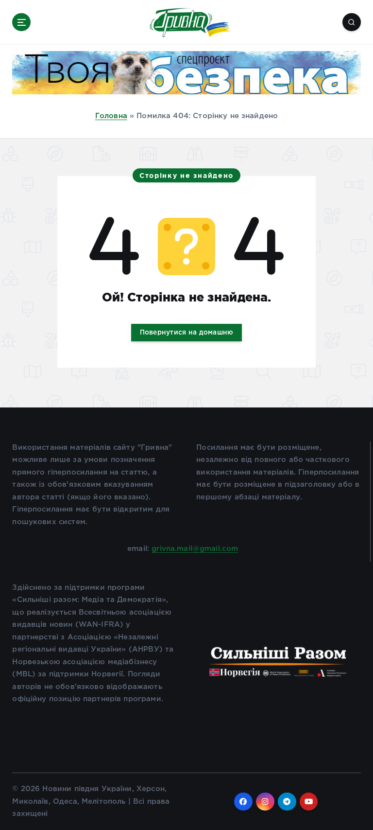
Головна (111, 116)
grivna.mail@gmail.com (195, 549)
